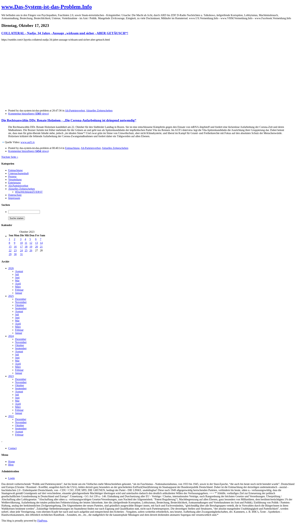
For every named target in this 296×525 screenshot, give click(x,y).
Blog (11, 464)
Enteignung (14, 182)
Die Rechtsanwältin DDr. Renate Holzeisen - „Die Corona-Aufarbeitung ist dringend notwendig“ (68, 120)
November (21, 302)
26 (30, 250)
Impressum (14, 198)
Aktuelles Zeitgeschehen (99, 110)
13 (36, 242)
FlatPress (42, 520)
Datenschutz (15, 194)
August (19, 271)
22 (10, 250)
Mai (17, 280)
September (21, 308)
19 (30, 246)
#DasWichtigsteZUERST (29, 191)
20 (36, 246)
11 (26, 242)
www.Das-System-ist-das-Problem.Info (46, 7)
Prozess (12, 176)
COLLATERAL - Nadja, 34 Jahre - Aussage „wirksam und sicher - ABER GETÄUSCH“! (64, 33)
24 (21, 250)
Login (11, 478)
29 (10, 254)
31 (21, 254)
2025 (11, 296)
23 (15, 250)
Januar (18, 292)
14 (41, 242)
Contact (12, 448)
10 (21, 242)
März (18, 286)
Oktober (19, 305)
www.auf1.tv (28, 142)
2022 (11, 416)
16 (15, 246)
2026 (11, 268)
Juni (17, 277)
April (18, 283)
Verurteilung (15, 179)
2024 (11, 336)
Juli (17, 274)
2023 (11, 376)
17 (21, 246)
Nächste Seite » (9, 156)
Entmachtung (72, 148)
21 (41, 246)
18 (26, 246)
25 (26, 250)
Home (11, 461)
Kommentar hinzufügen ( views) (28, 113)
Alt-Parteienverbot (75, 110)
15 (10, 246)
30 (15, 254)
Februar (19, 289)
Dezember (20, 299)
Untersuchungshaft (18, 173)
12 (30, 242)
